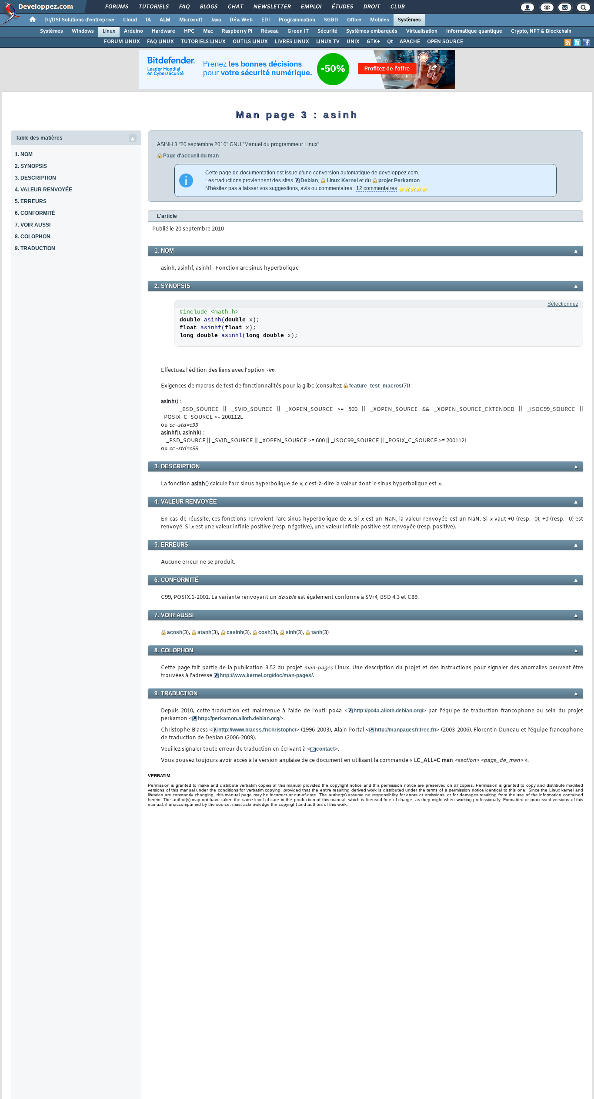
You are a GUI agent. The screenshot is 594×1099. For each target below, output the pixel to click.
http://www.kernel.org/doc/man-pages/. (267, 675)
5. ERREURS (31, 201)
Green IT (298, 31)
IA (148, 20)
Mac (208, 31)
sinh (291, 632)
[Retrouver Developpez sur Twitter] (577, 42)
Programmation (297, 20)
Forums (116, 6)
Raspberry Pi (237, 31)
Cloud (130, 20)
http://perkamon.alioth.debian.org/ (239, 718)
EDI (265, 20)
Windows (83, 31)
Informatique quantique (474, 31)
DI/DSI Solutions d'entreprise (79, 20)
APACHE (410, 42)
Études (342, 6)
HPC (189, 31)
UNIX (353, 42)
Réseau (270, 31)
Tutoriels (153, 6)
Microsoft (190, 20)
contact (325, 749)
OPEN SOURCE (445, 42)
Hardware (163, 31)
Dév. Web (241, 20)
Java (216, 20)
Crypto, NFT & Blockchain (541, 31)
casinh (235, 632)
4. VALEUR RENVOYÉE (43, 190)
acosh (174, 632)
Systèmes (409, 20)
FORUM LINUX (122, 42)
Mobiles (379, 20)
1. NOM (24, 154)
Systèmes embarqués (371, 31)
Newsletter (271, 6)
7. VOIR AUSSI (32, 225)
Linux (109, 31)
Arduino (133, 31)
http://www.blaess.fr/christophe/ (257, 730)
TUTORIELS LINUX (203, 42)
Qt (390, 42)
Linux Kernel (342, 180)
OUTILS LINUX (250, 42)
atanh (204, 632)
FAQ (184, 6)
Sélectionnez (562, 304)
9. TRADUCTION (35, 248)
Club (397, 6)
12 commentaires (376, 188)
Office (354, 20)
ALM (165, 20)
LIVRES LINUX (292, 42)
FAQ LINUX (160, 42)
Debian (309, 180)
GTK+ (373, 42)
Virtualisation (421, 31)
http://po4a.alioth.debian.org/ (388, 711)
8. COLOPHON (32, 237)
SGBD (331, 20)
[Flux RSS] (567, 42)
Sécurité (327, 31)
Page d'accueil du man (191, 156)
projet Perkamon (399, 180)
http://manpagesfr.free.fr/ (405, 730)
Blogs (208, 6)
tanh (316, 632)
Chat (235, 6)
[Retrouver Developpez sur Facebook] (586, 42)
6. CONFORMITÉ (35, 213)
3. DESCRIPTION (35, 178)
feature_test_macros (375, 386)
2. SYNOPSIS (31, 166)
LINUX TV (328, 42)
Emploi (311, 6)
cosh (264, 632)
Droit (371, 6)
